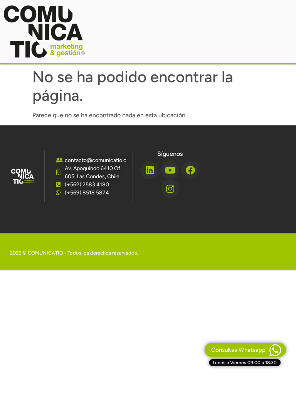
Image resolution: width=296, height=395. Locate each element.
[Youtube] (170, 170)
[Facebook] (190, 170)
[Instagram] (170, 188)
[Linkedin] (149, 170)
